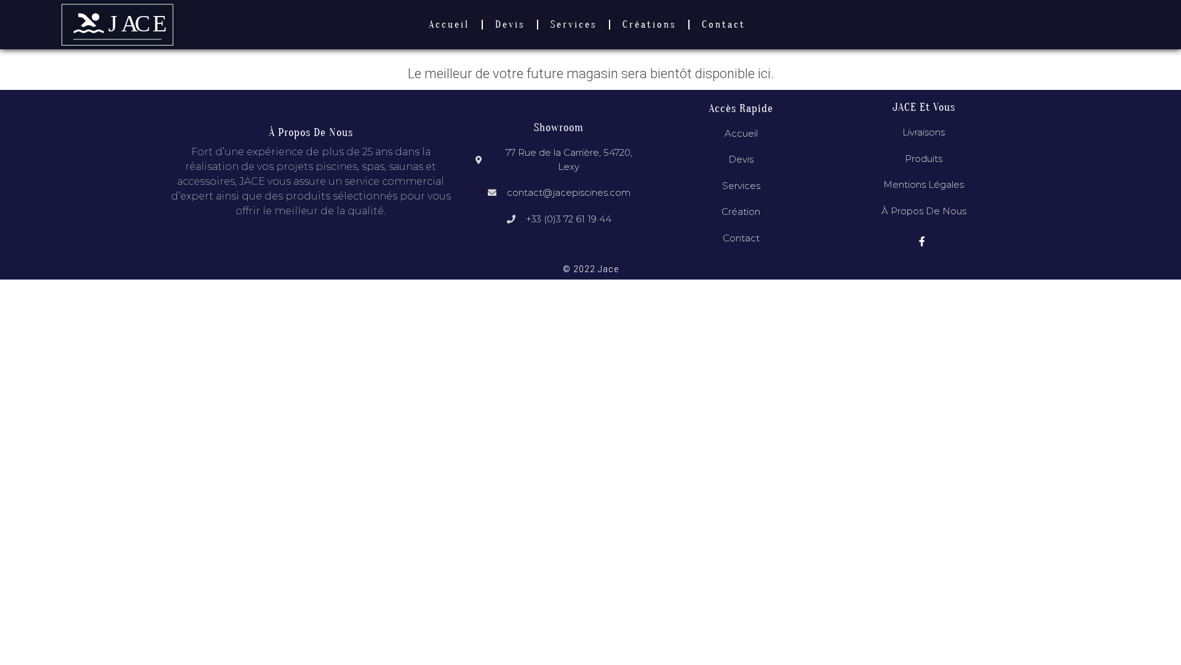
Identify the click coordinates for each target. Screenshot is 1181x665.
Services (574, 24)
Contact (724, 24)
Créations (649, 24)
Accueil (449, 24)
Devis (510, 24)
